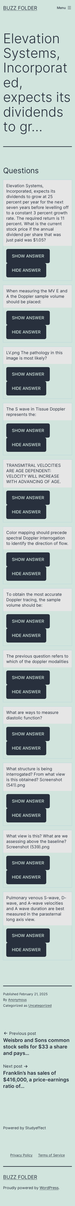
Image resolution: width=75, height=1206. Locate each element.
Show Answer (28, 256)
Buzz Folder (20, 8)
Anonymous (17, 1000)
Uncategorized (40, 1005)
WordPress (49, 1188)
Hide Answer (26, 270)
